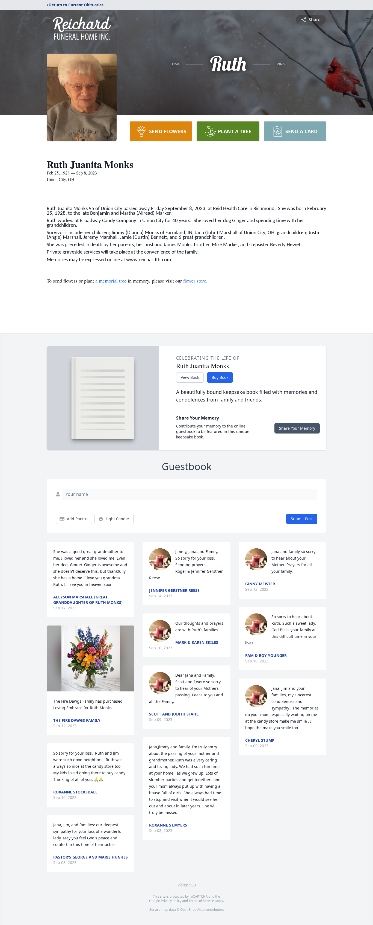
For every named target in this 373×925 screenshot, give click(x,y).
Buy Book (220, 377)
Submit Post (302, 518)
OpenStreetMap (192, 909)
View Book (190, 377)
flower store (194, 280)
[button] (90, 658)
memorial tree (112, 280)
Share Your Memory (297, 428)
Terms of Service (201, 900)
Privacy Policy (171, 900)
